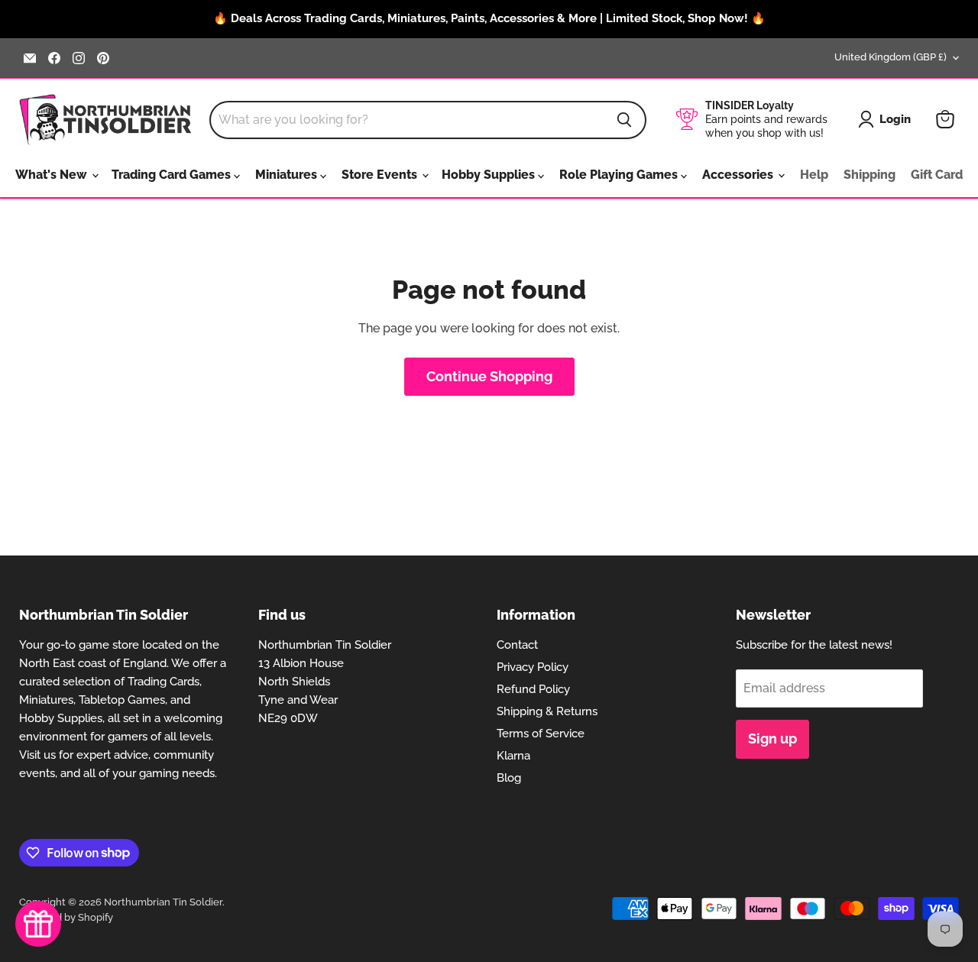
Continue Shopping (489, 376)
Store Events (381, 174)
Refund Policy (533, 689)
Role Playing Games (620, 174)
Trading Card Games (173, 174)
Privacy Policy (532, 667)
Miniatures (287, 174)
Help (814, 174)
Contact (517, 645)
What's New (52, 174)
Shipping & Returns (547, 711)
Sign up (772, 738)
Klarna (513, 756)
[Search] (624, 120)
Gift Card (937, 174)
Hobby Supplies (490, 174)
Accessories (739, 174)
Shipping (869, 174)
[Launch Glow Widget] (38, 924)
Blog (509, 778)
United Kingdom (890, 57)
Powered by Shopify (66, 917)
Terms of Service (541, 733)
